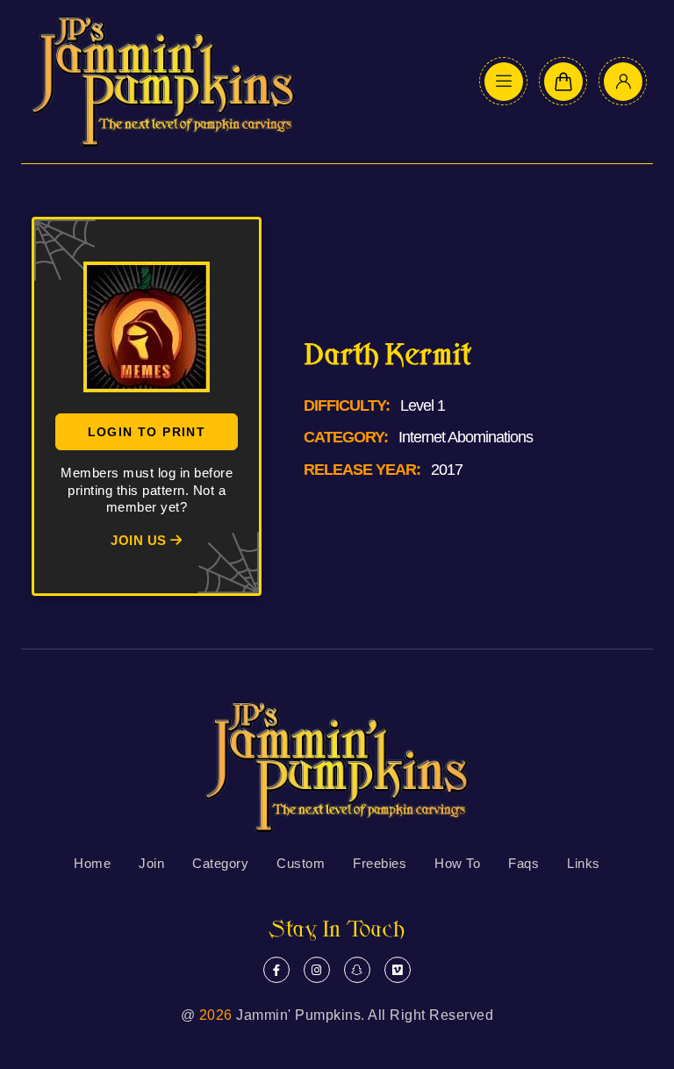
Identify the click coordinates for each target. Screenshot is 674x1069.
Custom (300, 863)
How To (457, 863)
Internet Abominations (465, 437)
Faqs (523, 863)
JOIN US (140, 540)
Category (220, 863)
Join (151, 863)
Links (583, 863)
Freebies (379, 863)
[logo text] (163, 82)
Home (92, 863)
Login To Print (147, 432)
